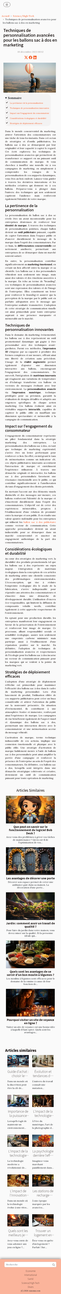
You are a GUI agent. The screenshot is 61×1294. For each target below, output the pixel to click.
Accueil (5, 16)
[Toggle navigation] (6, 4)
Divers (30, 1286)
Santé (30, 1278)
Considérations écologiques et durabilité (28, 118)
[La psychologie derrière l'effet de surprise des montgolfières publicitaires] (43, 1140)
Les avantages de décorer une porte (30, 878)
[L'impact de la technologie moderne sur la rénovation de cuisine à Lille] (18, 1140)
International (30, 1274)
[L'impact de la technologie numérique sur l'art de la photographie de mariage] (43, 1100)
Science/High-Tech (23, 16)
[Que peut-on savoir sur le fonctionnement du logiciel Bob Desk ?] (30, 809)
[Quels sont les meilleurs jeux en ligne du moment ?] (18, 1220)
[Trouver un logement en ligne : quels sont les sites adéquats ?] (43, 1220)
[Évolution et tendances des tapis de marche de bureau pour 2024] (43, 1060)
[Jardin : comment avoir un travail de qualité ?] (30, 906)
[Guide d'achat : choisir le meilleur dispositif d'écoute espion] (18, 1060)
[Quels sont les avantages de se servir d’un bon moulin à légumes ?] (30, 954)
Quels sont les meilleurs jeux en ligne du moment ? (18, 1237)
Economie (30, 1271)
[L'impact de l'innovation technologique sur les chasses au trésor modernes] (18, 1180)
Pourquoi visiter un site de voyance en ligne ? (30, 1021)
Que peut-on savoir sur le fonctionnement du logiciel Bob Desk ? (30, 830)
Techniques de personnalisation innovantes (29, 108)
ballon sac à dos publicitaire (40, 522)
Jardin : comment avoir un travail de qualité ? (30, 924)
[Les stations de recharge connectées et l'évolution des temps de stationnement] (43, 1180)
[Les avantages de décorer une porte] (30, 861)
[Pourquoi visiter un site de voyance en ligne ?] (30, 1003)
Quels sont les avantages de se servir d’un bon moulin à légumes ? (30, 973)
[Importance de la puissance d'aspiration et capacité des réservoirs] (18, 1100)
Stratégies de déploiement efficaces (26, 123)
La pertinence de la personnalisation (26, 103)
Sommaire (15, 98)
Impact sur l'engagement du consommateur (29, 113)
